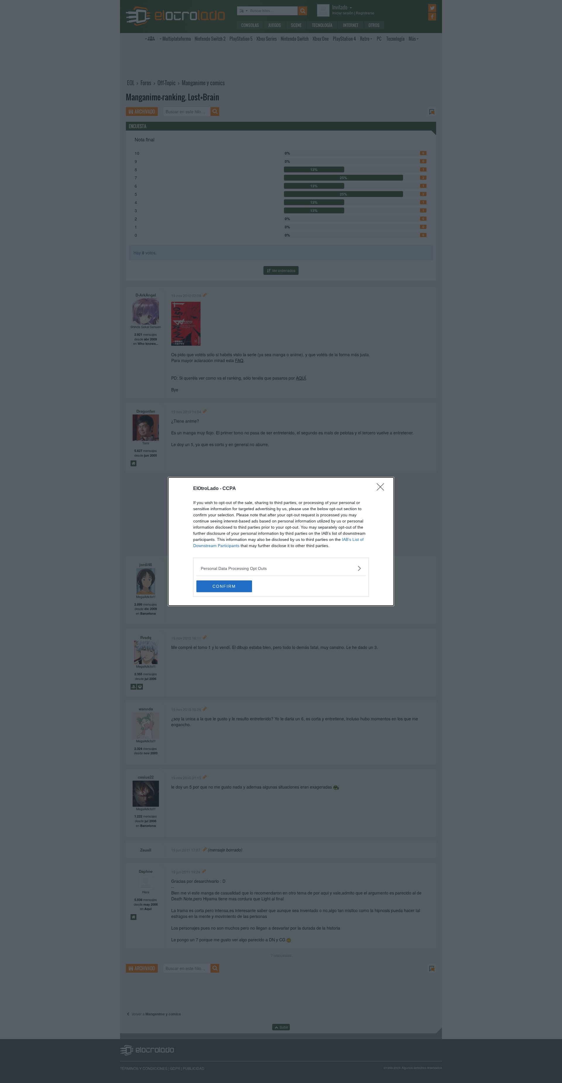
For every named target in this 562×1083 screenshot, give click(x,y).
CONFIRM (224, 586)
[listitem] (281, 568)
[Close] (382, 488)
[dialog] (281, 541)
